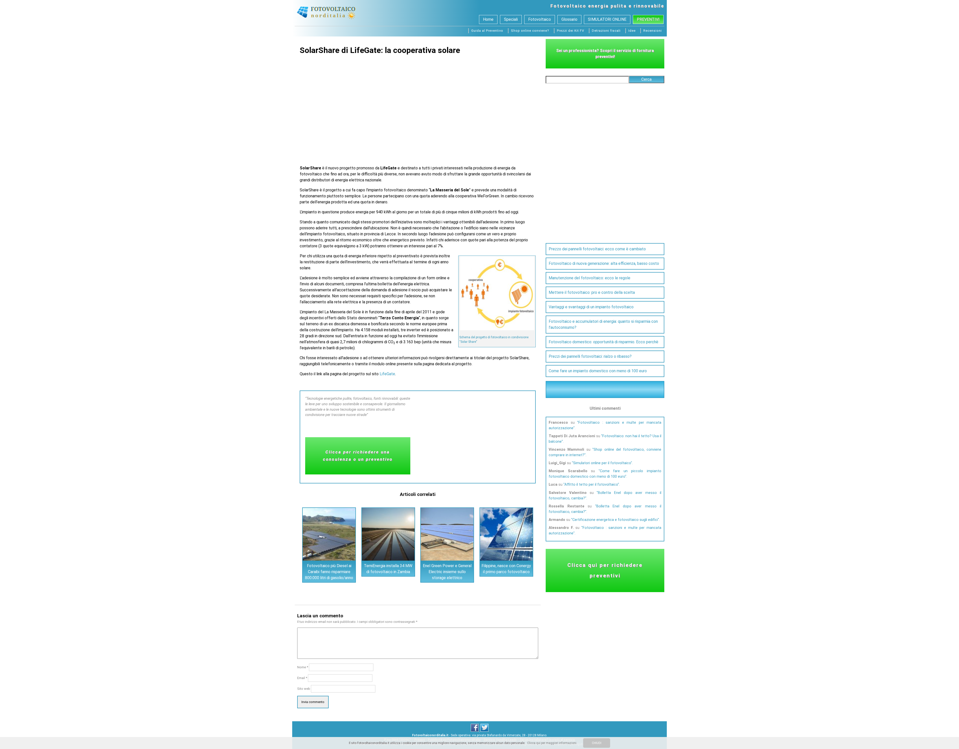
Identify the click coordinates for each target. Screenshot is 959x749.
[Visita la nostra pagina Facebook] (475, 731)
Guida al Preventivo (487, 30)
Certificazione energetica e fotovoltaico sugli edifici (615, 519)
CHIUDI (596, 743)
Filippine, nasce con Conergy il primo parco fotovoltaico (506, 568)
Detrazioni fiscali (606, 30)
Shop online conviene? (530, 30)
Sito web (303, 689)
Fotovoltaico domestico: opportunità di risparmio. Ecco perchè (603, 342)
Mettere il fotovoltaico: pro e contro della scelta (592, 292)
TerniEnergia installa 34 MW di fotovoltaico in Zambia (388, 568)
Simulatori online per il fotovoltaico (602, 463)
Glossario (569, 19)
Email (302, 678)
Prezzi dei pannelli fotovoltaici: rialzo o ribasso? (590, 356)
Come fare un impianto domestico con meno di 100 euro (598, 371)
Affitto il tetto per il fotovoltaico (591, 484)
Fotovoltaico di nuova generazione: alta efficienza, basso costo (604, 263)
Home (488, 19)
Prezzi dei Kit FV (570, 30)
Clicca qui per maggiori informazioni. (552, 743)
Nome (302, 667)
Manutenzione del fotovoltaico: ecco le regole (589, 278)
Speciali (511, 19)
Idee (632, 30)
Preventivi (648, 19)
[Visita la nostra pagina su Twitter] (484, 731)
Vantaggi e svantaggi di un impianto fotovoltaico (591, 307)
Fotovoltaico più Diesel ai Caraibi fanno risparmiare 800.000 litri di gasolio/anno (329, 571)
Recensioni (652, 30)
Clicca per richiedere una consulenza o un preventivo (358, 455)
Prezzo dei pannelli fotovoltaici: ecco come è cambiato (597, 249)
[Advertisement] (418, 107)
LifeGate (387, 374)
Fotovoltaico (568, 5)
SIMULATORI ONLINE (607, 19)
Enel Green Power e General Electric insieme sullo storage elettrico (447, 571)
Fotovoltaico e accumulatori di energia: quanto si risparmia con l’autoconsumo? (603, 324)
